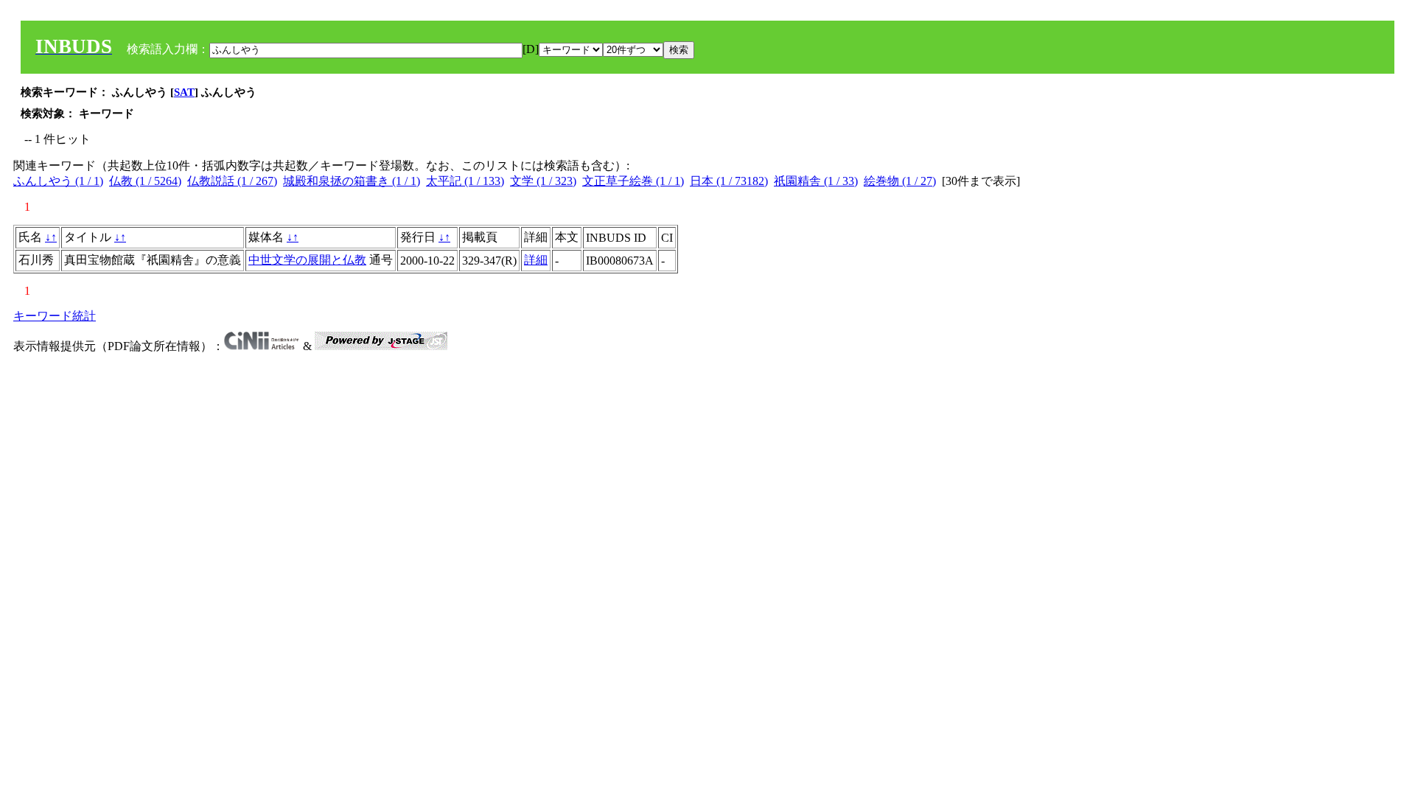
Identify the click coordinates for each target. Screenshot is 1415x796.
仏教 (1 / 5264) (145, 181)
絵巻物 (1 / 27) (900, 181)
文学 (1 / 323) (543, 181)
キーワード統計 (54, 316)
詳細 (536, 260)
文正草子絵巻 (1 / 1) (633, 181)
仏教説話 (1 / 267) (232, 181)
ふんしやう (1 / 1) (58, 181)
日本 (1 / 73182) (729, 181)
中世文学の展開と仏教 (307, 260)
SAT (184, 92)
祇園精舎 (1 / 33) (816, 181)
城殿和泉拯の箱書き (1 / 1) (351, 181)
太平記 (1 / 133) (465, 181)
